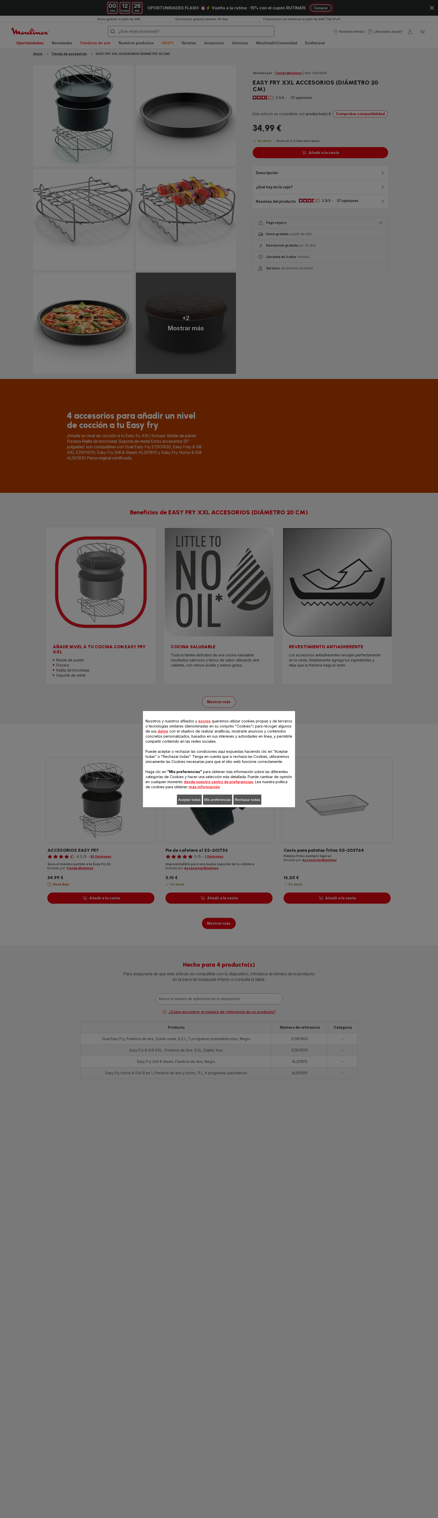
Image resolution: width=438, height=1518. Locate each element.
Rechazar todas (247, 800)
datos (163, 731)
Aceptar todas (189, 800)
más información (204, 787)
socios (204, 721)
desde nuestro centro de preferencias (218, 782)
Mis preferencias (217, 800)
